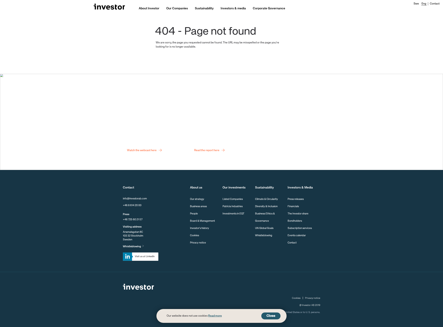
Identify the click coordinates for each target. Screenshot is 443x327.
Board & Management (202, 221)
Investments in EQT (233, 213)
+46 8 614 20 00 (132, 205)
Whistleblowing (132, 246)
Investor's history (199, 228)
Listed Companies (233, 199)
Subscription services (300, 228)
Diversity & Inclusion (266, 206)
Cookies (194, 235)
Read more (215, 316)
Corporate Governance (269, 8)
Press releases (296, 199)
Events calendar (297, 235)
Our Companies (177, 8)
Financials (293, 206)
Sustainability (204, 8)
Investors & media (233, 8)
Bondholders (295, 221)
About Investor (149, 8)
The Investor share (298, 213)
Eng (424, 3)
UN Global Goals (264, 228)
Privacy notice (198, 242)
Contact (435, 3)
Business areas (198, 206)
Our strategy (197, 199)
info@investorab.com (135, 198)
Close (270, 316)
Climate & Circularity (266, 199)
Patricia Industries (233, 206)
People (194, 213)
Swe (416, 3)
